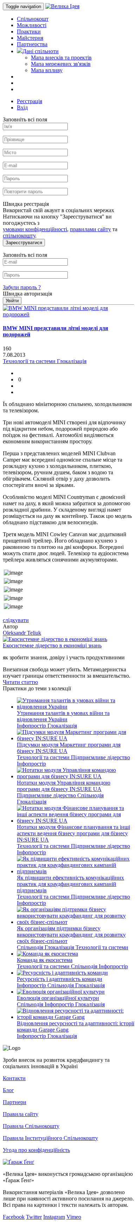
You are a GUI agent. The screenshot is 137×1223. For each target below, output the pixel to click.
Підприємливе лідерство (100, 757)
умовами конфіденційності (35, 229)
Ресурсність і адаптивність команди (59, 979)
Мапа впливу (47, 70)
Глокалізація (62, 726)
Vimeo (73, 1217)
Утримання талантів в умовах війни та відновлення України (63, 716)
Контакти (14, 1078)
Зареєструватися (24, 242)
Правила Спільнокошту (31, 1126)
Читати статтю (20, 682)
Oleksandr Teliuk (22, 633)
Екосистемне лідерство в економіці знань (52, 645)
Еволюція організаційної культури (58, 998)
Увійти (12, 300)
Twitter (34, 1217)
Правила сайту (20, 1114)
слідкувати (16, 620)
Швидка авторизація (27, 294)
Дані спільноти (40, 51)
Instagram (54, 1217)
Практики (29, 31)
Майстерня (30, 38)
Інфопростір (32, 726)
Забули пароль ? (22, 287)
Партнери (14, 1102)
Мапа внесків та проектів (61, 58)
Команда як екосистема (44, 960)
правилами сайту (90, 229)
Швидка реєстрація (26, 204)
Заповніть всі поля (25, 119)
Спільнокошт (32, 19)
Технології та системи (44, 757)
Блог (8, 1090)
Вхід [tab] (22, 107)
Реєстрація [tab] (29, 101)
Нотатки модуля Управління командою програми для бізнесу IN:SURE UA (63, 786)
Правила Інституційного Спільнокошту (50, 1138)
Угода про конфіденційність (36, 1150)
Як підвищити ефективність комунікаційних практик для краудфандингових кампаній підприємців (70, 884)
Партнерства (32, 44)
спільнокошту (19, 236)
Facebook (14, 1217)
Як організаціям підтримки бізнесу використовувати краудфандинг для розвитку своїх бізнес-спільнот (71, 934)
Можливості (31, 25)
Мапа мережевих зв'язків (61, 64)
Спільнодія (90, 795)
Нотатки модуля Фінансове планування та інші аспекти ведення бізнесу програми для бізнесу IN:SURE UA (73, 833)
